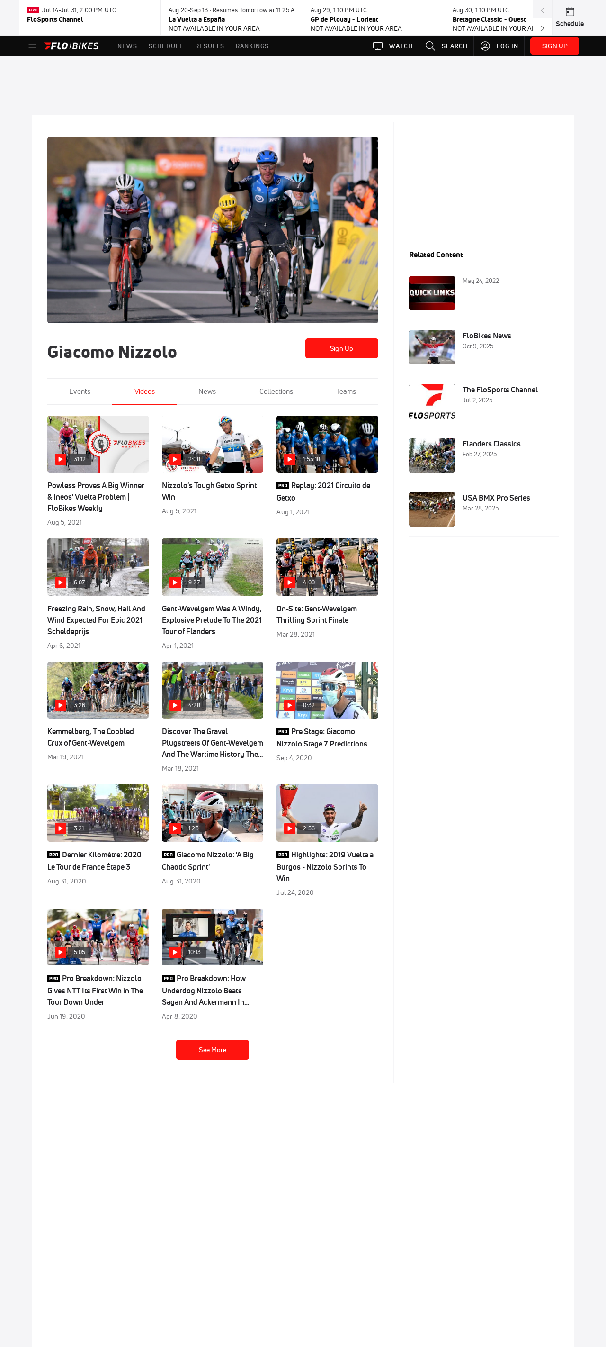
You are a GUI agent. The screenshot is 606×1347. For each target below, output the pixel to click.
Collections (276, 391)
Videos (144, 391)
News (207, 391)
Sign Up (341, 348)
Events (79, 391)
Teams (346, 391)
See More (212, 1050)
